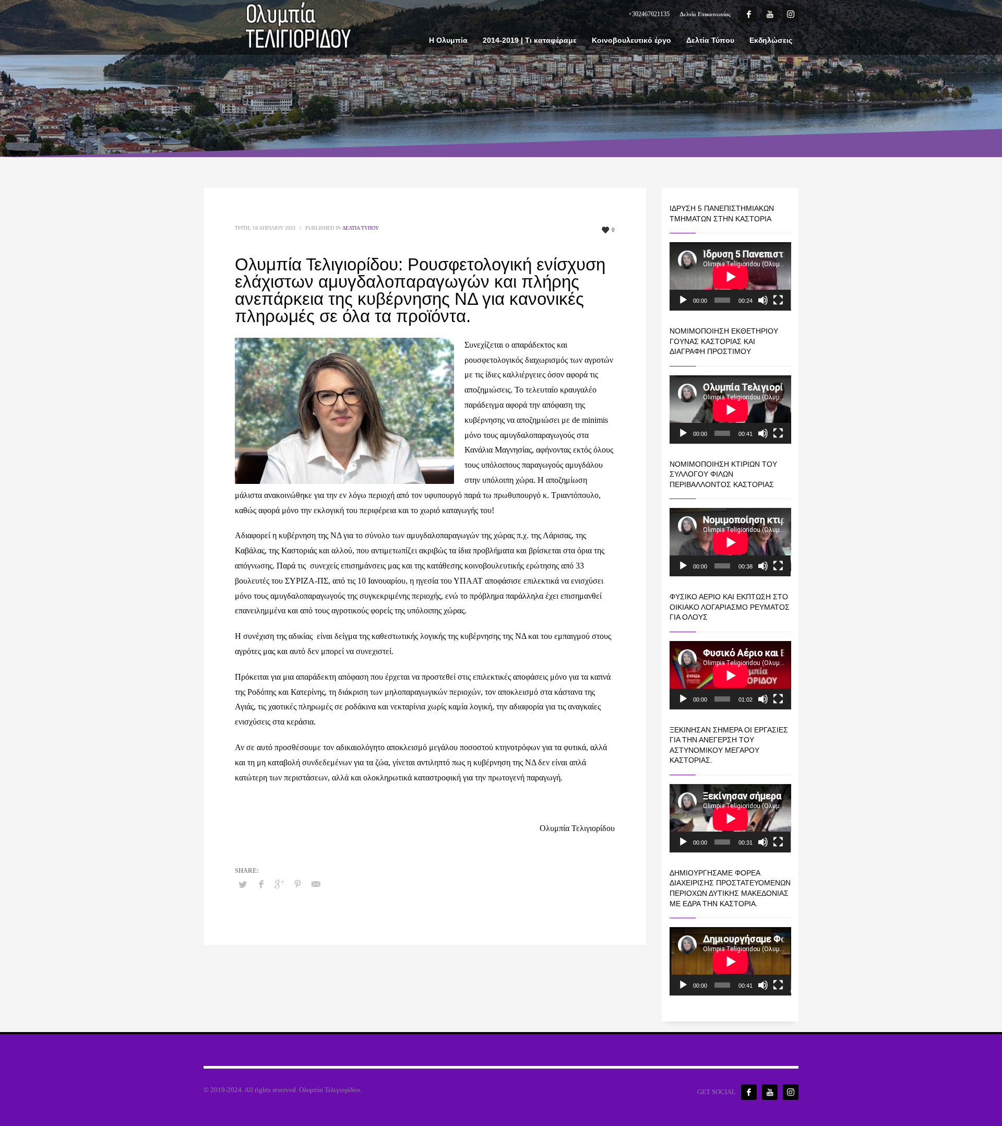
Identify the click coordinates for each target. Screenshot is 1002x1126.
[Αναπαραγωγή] (683, 300)
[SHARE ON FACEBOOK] (261, 884)
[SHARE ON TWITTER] (242, 885)
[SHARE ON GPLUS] (279, 884)
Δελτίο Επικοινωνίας (705, 14)
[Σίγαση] (763, 300)
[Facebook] (749, 14)
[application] (730, 276)
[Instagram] (790, 14)
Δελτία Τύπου (360, 228)
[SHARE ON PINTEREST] (297, 884)
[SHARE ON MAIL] (316, 884)
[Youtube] (770, 14)
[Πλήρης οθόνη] (778, 300)
